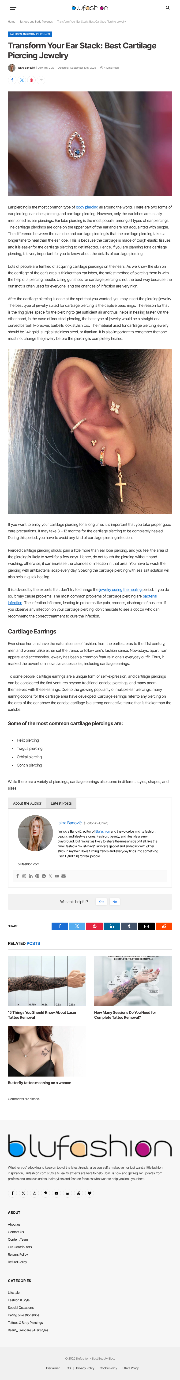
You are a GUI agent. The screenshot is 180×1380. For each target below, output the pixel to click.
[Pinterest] (37, 876)
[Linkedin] (31, 876)
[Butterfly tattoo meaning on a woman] (47, 1051)
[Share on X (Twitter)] (22, 80)
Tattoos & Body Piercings (25, 1323)
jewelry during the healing (120, 589)
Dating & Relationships (23, 1315)
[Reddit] (44, 876)
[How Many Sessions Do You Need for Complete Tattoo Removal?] (133, 981)
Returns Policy (18, 1254)
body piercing (87, 207)
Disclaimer (53, 1368)
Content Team (18, 1239)
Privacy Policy (85, 1368)
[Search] (167, 7)
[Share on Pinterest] (31, 80)
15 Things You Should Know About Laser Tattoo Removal (42, 1015)
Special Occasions (21, 1307)
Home (11, 21)
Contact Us (16, 1232)
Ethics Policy (131, 1368)
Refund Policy (17, 1262)
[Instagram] (24, 876)
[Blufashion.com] (90, 7)
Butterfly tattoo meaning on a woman (39, 1082)
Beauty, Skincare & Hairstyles (28, 1330)
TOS (68, 1368)
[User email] (63, 876)
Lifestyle (13, 1292)
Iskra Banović (26, 67)
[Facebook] (17, 876)
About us (14, 1224)
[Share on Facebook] (12, 80)
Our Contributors (20, 1247)
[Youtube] (57, 876)
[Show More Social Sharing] (41, 80)
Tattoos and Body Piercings (36, 21)
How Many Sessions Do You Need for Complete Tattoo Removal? (125, 1015)
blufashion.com (29, 864)
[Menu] (13, 7)
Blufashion (102, 831)
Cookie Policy (108, 1368)
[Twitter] (50, 876)
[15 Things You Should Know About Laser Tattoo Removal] (47, 981)
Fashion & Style (19, 1300)
